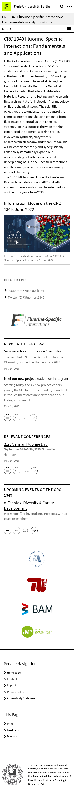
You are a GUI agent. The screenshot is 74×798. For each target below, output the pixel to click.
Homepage (14, 672)
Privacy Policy (15, 692)
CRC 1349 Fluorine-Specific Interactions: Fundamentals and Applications (33, 19)
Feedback (13, 730)
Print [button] (10, 723)
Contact (12, 679)
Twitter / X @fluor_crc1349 (26, 297)
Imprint (11, 685)
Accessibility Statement (21, 698)
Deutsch (12, 736)
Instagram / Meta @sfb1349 (26, 290)
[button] (7, 418)
